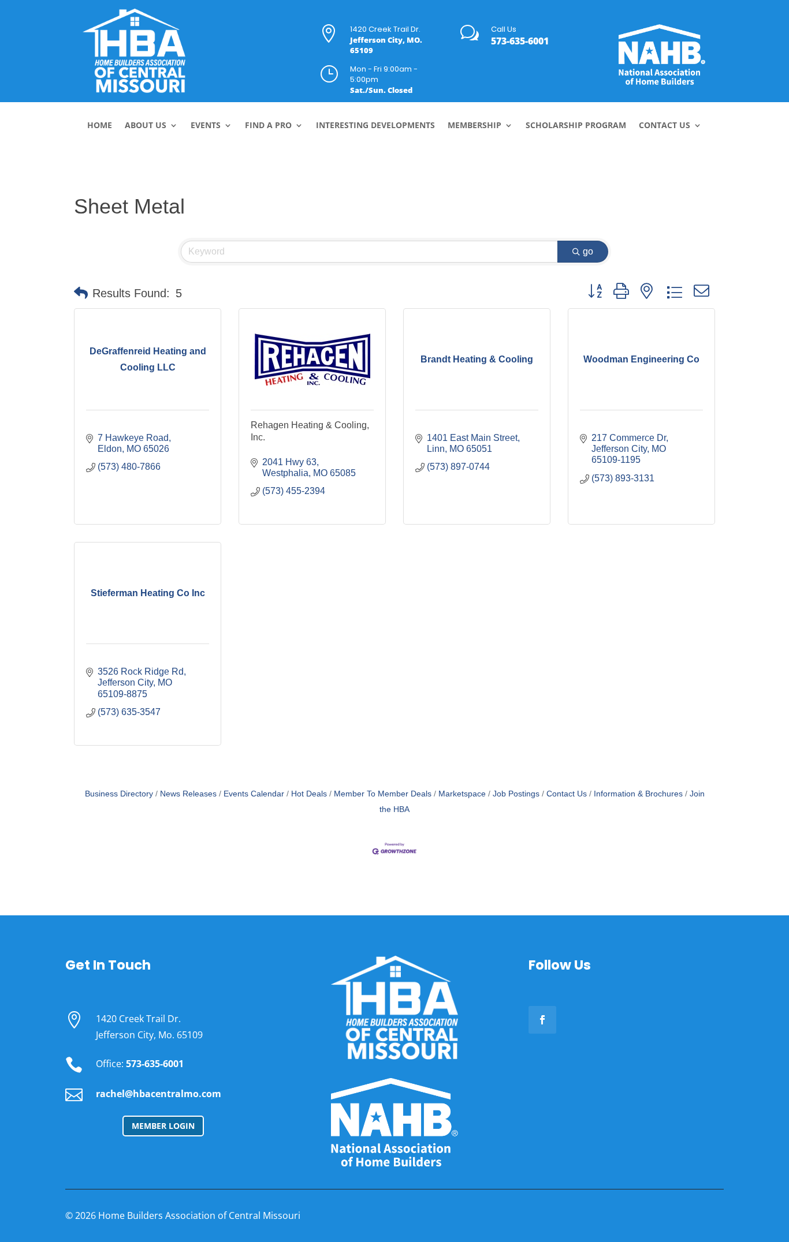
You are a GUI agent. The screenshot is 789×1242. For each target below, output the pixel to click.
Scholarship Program (576, 125)
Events (206, 125)
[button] (81, 293)
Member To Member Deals (382, 794)
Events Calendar (254, 794)
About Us (145, 125)
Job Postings (516, 794)
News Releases (188, 794)
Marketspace (462, 794)
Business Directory (119, 794)
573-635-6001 (520, 41)
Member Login (163, 1125)
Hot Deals (309, 794)
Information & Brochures (638, 794)
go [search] (588, 251)
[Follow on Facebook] (542, 1020)
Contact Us (664, 125)
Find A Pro (268, 125)
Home (99, 125)
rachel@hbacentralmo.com (158, 1093)
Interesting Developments (375, 125)
